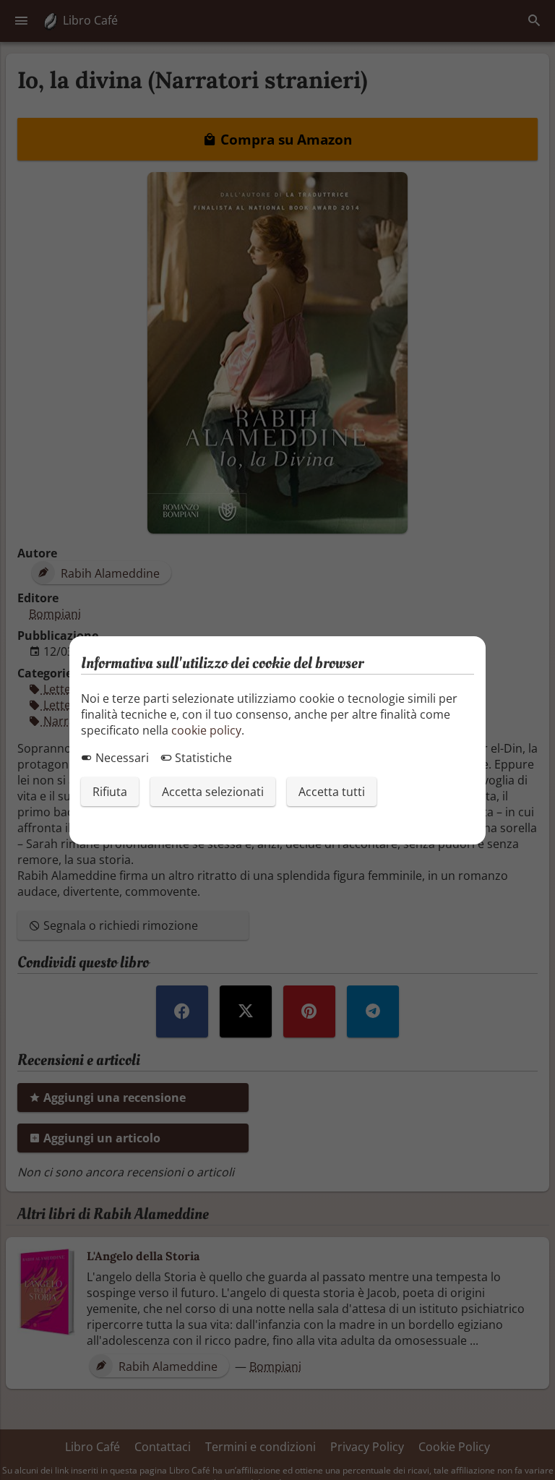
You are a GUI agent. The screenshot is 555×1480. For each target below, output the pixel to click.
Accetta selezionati (213, 792)
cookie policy (206, 730)
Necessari (120, 758)
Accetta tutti (331, 792)
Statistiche (202, 758)
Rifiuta (109, 792)
